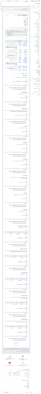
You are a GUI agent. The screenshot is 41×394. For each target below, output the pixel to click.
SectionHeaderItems (13, 111)
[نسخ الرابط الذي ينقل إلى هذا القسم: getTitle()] (22, 175)
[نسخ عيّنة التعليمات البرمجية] (27, 29)
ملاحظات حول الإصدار (27, 374)
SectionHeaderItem (11, 55)
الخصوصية (26, 392)
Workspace (36, 1)
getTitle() (25, 54)
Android (28, 382)
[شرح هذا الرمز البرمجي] (24, 29)
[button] (36, 13)
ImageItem (19, 62)
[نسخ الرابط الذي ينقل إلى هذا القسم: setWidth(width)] (20, 319)
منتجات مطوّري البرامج (27, 373)
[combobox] (15, 1)
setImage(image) (24, 66)
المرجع (33, 5)
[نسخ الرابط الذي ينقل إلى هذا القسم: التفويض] (25, 83)
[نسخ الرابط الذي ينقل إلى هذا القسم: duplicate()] (22, 75)
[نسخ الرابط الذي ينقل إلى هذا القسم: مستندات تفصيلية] (20, 73)
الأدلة (36, 5)
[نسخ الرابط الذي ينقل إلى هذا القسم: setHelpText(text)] (19, 248)
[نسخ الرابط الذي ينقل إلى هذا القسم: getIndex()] (22, 159)
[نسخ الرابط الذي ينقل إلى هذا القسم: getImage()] (22, 142)
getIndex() (25, 52)
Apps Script (38, 3)
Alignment (19, 44)
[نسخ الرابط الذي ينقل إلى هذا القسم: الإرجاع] (25, 79)
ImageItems (24, 111)
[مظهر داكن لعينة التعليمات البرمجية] (25, 29)
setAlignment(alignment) (25, 60)
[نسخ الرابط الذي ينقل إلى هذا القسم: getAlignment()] (20, 92)
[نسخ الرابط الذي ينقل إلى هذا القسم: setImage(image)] (20, 272)
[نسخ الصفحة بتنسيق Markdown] (14, 15)
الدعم (28, 5)
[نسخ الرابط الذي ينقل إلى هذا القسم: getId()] (23, 126)
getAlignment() (25, 44)
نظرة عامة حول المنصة (27, 372)
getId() (26, 49)
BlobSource (20, 280)
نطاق (8, 85)
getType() (25, 57)
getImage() (25, 51)
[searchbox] (35, 7)
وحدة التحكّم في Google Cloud (16, 373)
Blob (20, 51)
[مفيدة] (6, 13)
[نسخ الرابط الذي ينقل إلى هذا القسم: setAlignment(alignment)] (16, 226)
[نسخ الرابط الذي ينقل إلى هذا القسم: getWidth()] (22, 209)
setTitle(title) (24, 67)
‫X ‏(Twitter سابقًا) (9, 373)
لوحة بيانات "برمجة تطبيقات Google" (16, 372)
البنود (28, 392)
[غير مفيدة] (5, 13)
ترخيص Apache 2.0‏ (26, 349)
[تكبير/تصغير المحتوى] (23, 17)
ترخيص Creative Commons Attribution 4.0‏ (17, 348)
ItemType (20, 57)
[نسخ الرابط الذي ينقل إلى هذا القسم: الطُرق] (25, 38)
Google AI (28, 387)
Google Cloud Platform (26, 386)
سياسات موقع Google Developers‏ (12, 349)
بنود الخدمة (28, 377)
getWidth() (25, 58)
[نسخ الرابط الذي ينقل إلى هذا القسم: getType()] (23, 193)
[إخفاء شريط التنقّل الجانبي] (31, 392)
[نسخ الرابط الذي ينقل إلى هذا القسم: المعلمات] (25, 230)
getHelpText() (25, 45)
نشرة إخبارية (10, 372)
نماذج (30, 5)
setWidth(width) (24, 69)
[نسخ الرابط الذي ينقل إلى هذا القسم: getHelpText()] (21, 108)
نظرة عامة (39, 5)
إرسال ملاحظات (7, 15)
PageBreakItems (12, 47)
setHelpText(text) (25, 62)
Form (11, 27)
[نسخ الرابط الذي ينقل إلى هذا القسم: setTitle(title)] (20, 295)
